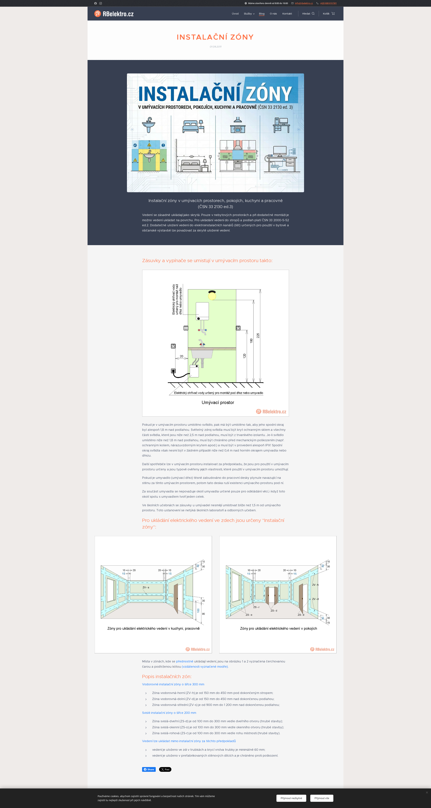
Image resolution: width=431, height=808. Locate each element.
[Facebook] (95, 3)
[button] (308, 13)
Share (150, 769)
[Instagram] (100, 3)
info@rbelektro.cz (304, 3)
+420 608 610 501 (328, 3)
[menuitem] (236, 13)
